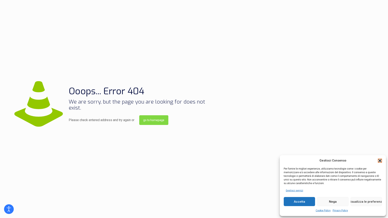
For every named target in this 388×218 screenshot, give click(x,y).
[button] (380, 161)
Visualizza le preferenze (366, 201)
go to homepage (153, 120)
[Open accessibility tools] (9, 209)
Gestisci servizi (294, 190)
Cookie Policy (323, 210)
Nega (333, 201)
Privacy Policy (340, 210)
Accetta (299, 201)
